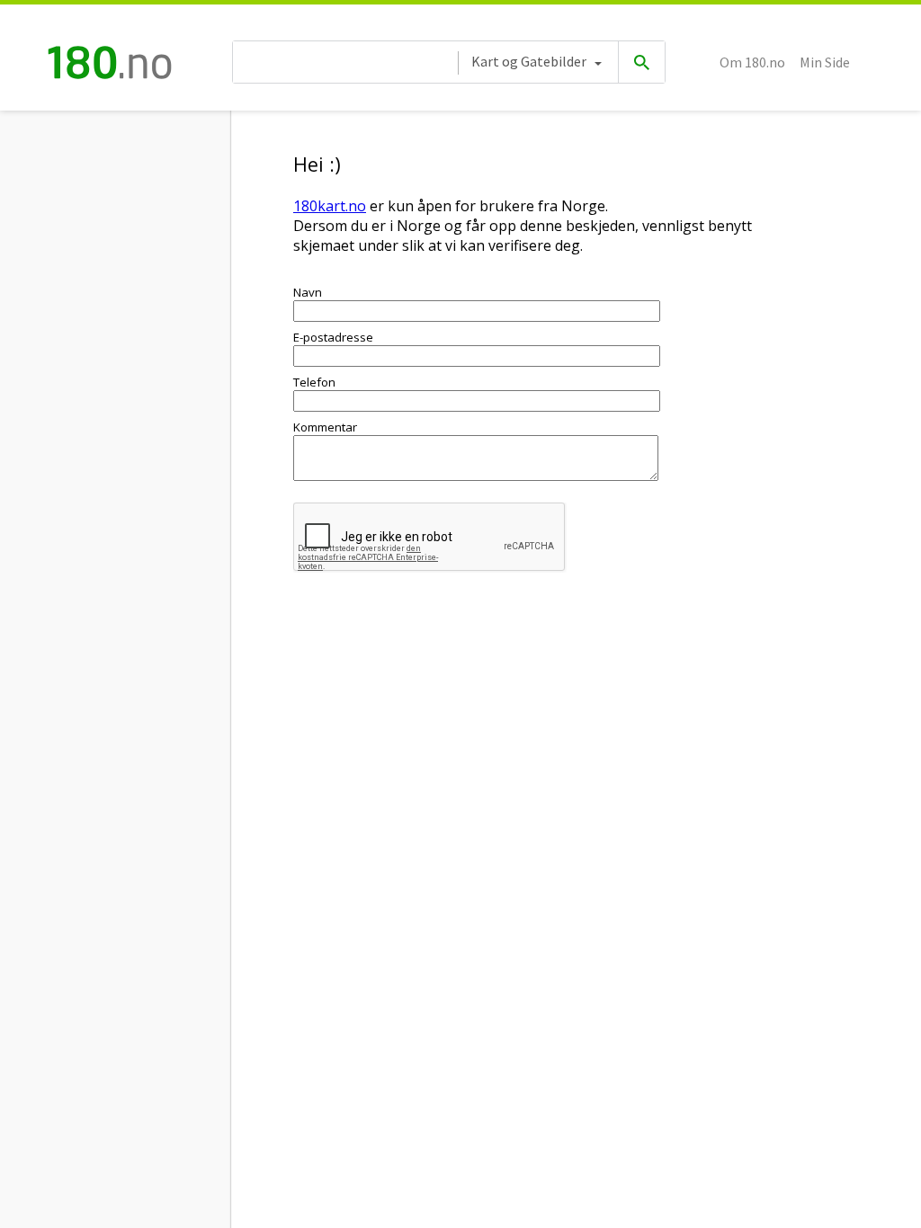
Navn (307, 292)
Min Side (825, 62)
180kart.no (329, 206)
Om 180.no (752, 62)
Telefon (314, 382)
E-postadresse (333, 337)
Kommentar (325, 427)
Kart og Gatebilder (528, 61)
